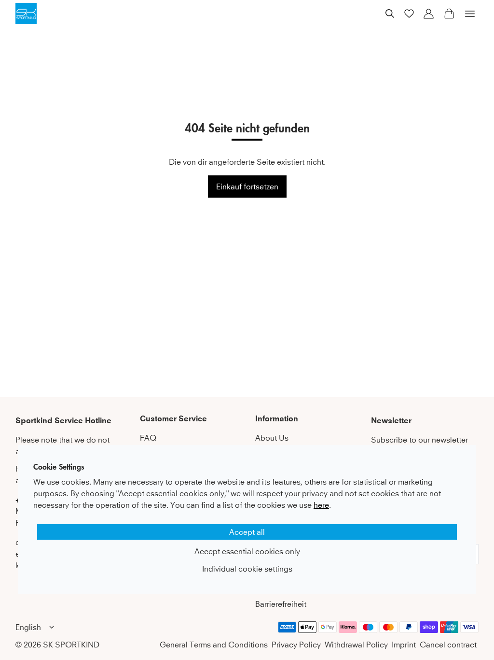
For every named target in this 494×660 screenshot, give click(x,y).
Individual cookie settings (247, 569)
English (28, 627)
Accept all (247, 532)
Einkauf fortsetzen (247, 186)
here (321, 505)
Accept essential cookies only (247, 551)
